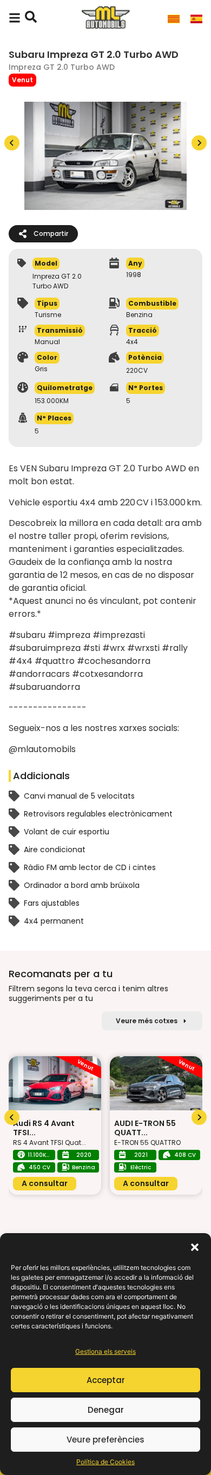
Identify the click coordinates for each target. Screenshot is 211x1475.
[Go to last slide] (11, 1117)
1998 (133, 275)
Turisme (48, 315)
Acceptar (106, 1380)
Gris (41, 369)
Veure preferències (105, 1439)
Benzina (139, 315)
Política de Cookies (105, 1462)
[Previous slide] (11, 142)
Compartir (51, 233)
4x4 (132, 342)
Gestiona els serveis (105, 1351)
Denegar (106, 1409)
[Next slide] (199, 142)
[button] (194, 1246)
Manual (47, 342)
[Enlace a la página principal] (105, 18)
